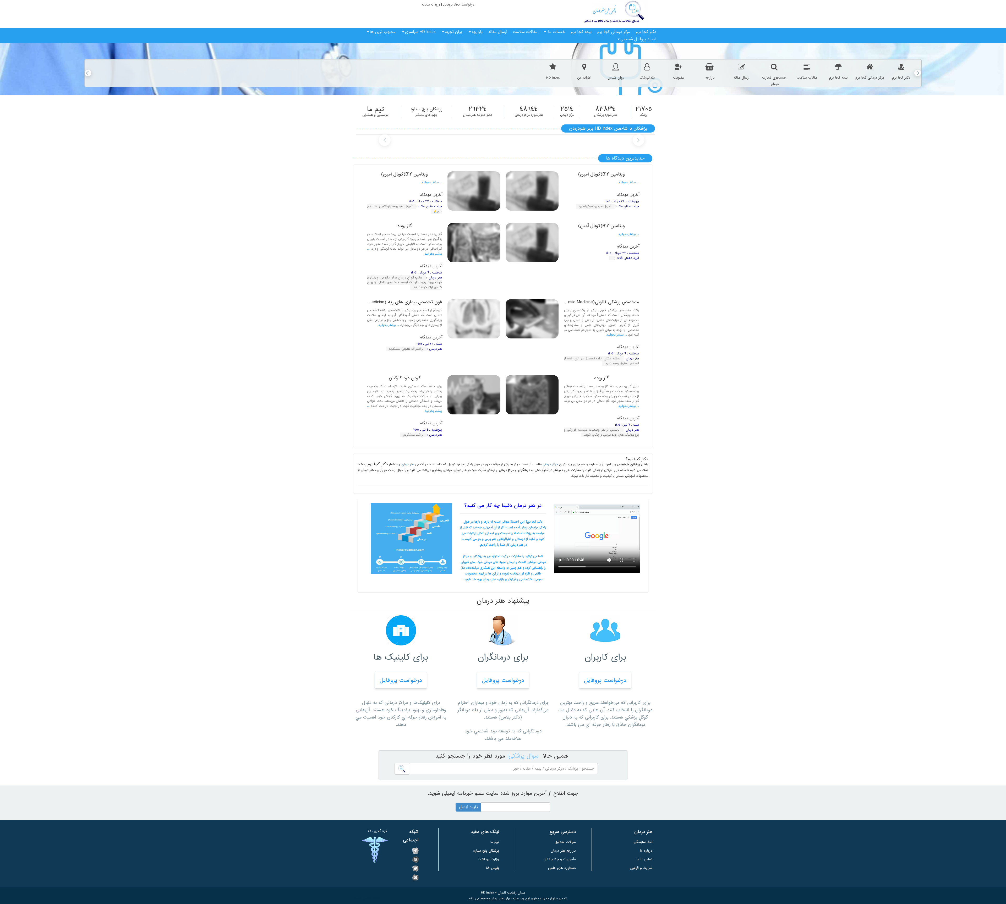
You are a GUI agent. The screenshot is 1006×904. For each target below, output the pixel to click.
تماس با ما (644, 859)
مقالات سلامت (525, 32)
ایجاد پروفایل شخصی (638, 39)
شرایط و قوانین (641, 867)
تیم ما (494, 842)
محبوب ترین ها (383, 32)
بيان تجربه (453, 32)
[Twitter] (415, 868)
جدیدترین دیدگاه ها (625, 158)
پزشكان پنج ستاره (486, 850)
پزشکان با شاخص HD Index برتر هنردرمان (608, 128)
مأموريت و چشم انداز (560, 859)
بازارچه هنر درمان (563, 850)
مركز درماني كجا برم (613, 32)
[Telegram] (415, 850)
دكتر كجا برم (646, 32)
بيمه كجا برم (581, 32)
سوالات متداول (565, 842)
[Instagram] (415, 877)
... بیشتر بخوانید (628, 182)
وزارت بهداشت (488, 859)
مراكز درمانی (550, 464)
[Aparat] (415, 859)
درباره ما (646, 850)
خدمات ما (556, 32)
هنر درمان (407, 464)
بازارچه (477, 32)
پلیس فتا (492, 867)
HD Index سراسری (420, 32)
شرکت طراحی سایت (367, 898)
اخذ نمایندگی (643, 842)
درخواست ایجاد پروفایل (458, 4)
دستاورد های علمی (562, 867)
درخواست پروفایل (605, 680)
